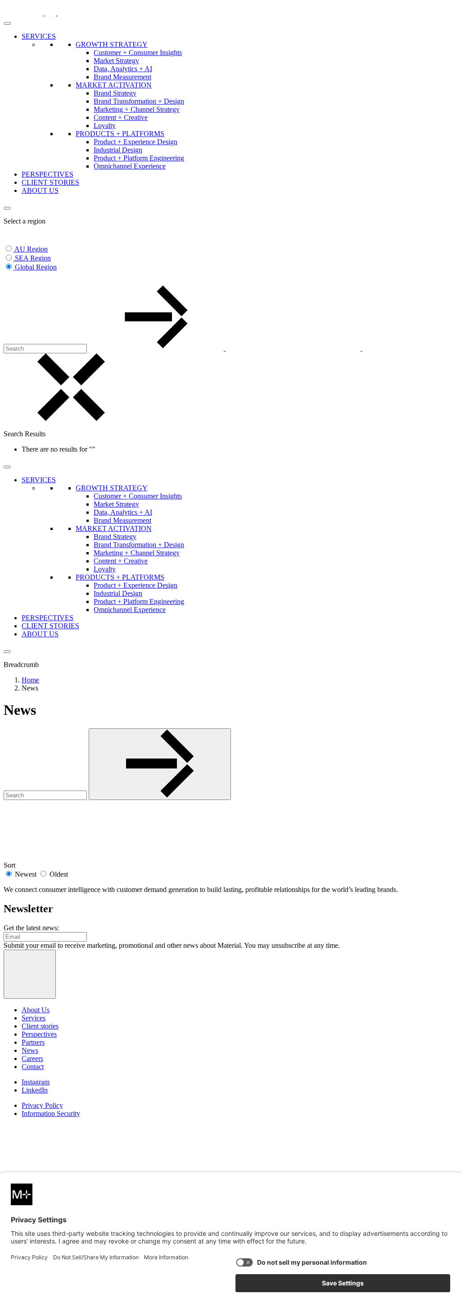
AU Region (31, 249)
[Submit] (160, 764)
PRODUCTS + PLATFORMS (120, 133)
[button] (9, 279)
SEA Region (33, 258)
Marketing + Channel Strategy (137, 109)
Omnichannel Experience (130, 166)
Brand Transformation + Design (139, 101)
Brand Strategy (115, 93)
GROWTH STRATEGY (112, 44)
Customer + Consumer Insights (138, 52)
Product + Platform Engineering (139, 158)
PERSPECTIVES (47, 174)
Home (30, 680)
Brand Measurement (122, 77)
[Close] (7, 208)
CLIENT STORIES (50, 182)
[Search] (225, 348)
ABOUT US (40, 190)
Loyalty (105, 125)
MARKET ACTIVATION (114, 85)
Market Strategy (116, 60)
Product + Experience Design (135, 142)
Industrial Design (118, 150)
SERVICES (39, 36)
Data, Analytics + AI (123, 69)
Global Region (36, 267)
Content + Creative (121, 117)
